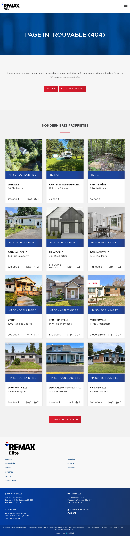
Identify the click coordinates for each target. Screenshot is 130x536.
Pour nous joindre (72, 89)
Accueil (51, 89)
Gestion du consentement (65, 529)
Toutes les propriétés (65, 420)
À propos (9, 472)
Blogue (71, 463)
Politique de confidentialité (94, 527)
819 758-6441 (14, 518)
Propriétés (10, 463)
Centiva (70, 533)
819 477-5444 (15, 502)
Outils (8, 476)
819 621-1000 (77, 502)
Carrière (71, 459)
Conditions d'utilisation (116, 527)
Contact (71, 468)
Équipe (8, 468)
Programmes (10, 481)
